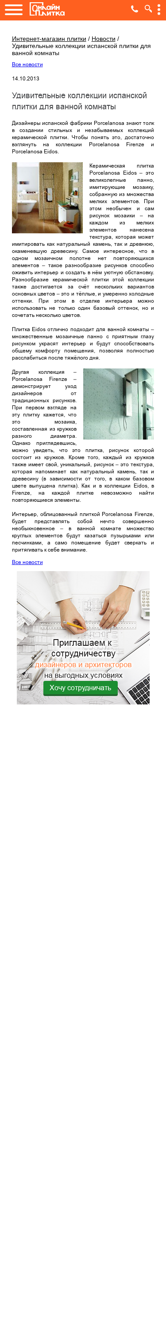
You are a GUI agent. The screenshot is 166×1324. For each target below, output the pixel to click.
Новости (104, 38)
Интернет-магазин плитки (49, 38)
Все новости (27, 64)
